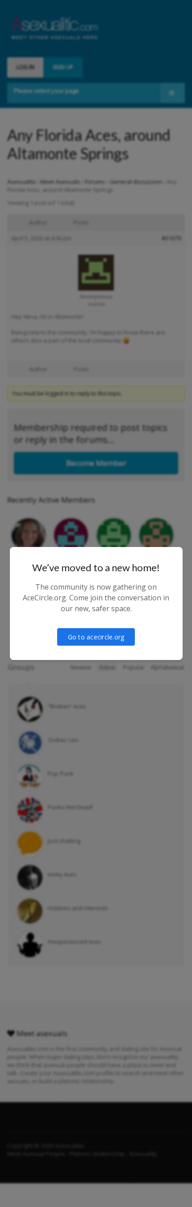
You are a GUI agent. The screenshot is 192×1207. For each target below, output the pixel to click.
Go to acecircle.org (96, 637)
